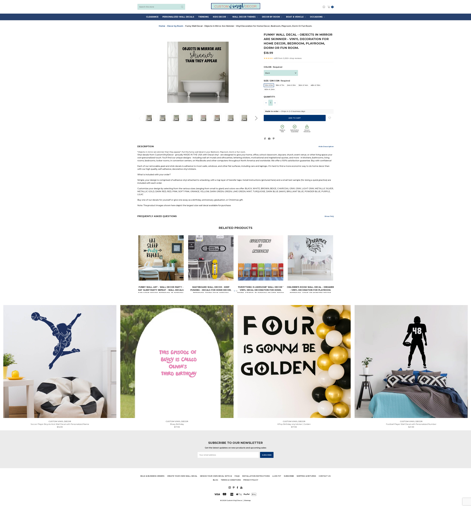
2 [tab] (236, 290)
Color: (273, 67)
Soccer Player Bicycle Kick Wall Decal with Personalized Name (60, 424)
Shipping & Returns (306, 476)
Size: (277, 81)
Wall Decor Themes (244, 17)
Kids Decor (220, 17)
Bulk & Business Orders (152, 476)
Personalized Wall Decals (178, 17)
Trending (203, 17)
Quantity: (269, 97)
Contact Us (325, 476)
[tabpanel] (161, 269)
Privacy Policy (250, 480)
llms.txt (276, 476)
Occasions (316, 17)
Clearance (152, 17)
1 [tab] (234, 290)
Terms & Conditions (231, 480)
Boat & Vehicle (295, 17)
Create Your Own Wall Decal (182, 476)
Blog (215, 480)
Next (256, 118)
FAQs (237, 476)
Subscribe (289, 476)
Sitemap (247, 500)
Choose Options (161, 273)
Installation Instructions (256, 476)
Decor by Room (271, 17)
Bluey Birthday (177, 424)
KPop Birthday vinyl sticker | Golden (294, 424)
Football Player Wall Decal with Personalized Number (411, 424)
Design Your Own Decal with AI (216, 476)
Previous (139, 118)
